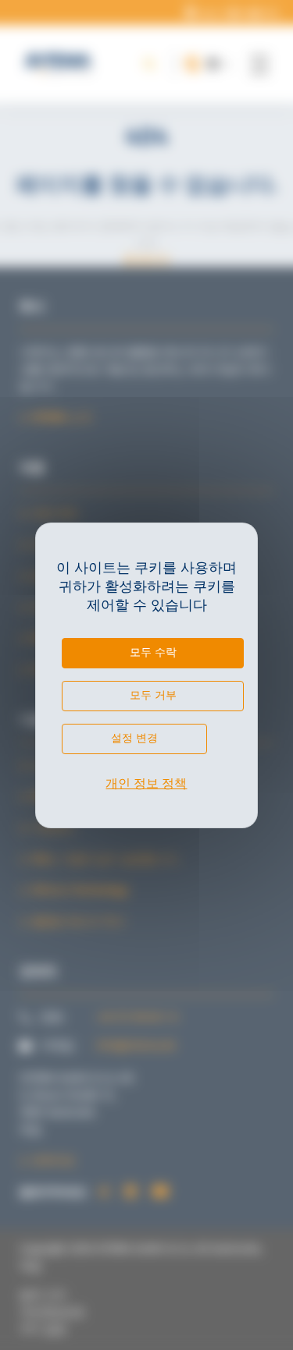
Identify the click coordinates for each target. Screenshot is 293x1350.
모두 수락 (153, 652)
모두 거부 (153, 695)
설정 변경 (134, 738)
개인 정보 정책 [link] (146, 783)
